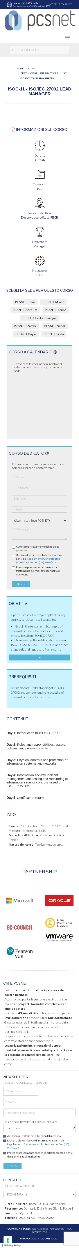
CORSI (31, 68)
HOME (20, 68)
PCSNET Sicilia (54, 334)
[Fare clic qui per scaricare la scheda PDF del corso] (13, 129)
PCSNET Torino (55, 310)
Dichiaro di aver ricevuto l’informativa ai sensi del (39, 558)
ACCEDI (53, 4)
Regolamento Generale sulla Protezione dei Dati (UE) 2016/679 (38, 560)
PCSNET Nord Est (25, 310)
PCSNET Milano (53, 302)
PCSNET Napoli (54, 326)
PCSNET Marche (25, 326)
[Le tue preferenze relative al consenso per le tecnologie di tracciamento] (8, 1240)
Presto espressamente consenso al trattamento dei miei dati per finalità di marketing (38, 571)
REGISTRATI (65, 4)
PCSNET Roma (25, 302)
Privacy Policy (12, 1245)
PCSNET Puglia (25, 334)
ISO (64, 73)
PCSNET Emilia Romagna (39, 318)
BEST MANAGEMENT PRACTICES (39, 73)
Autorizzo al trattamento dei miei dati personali (37, 548)
